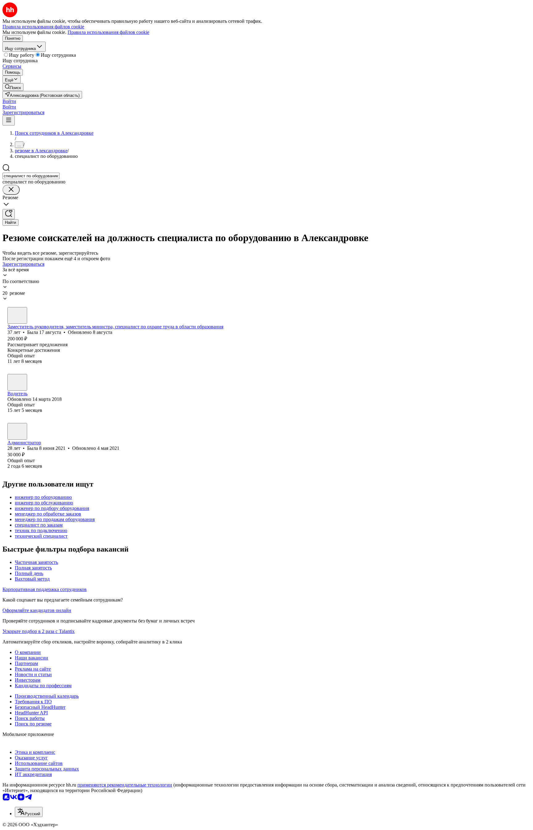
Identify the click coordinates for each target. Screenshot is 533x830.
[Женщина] (17, 315)
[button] (9, 101)
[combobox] (31, 176)
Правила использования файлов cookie (108, 32)
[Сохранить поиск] (8, 214)
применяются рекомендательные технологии (124, 784)
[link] (12, 87)
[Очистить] (11, 190)
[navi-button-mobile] (8, 120)
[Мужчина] (17, 382)
